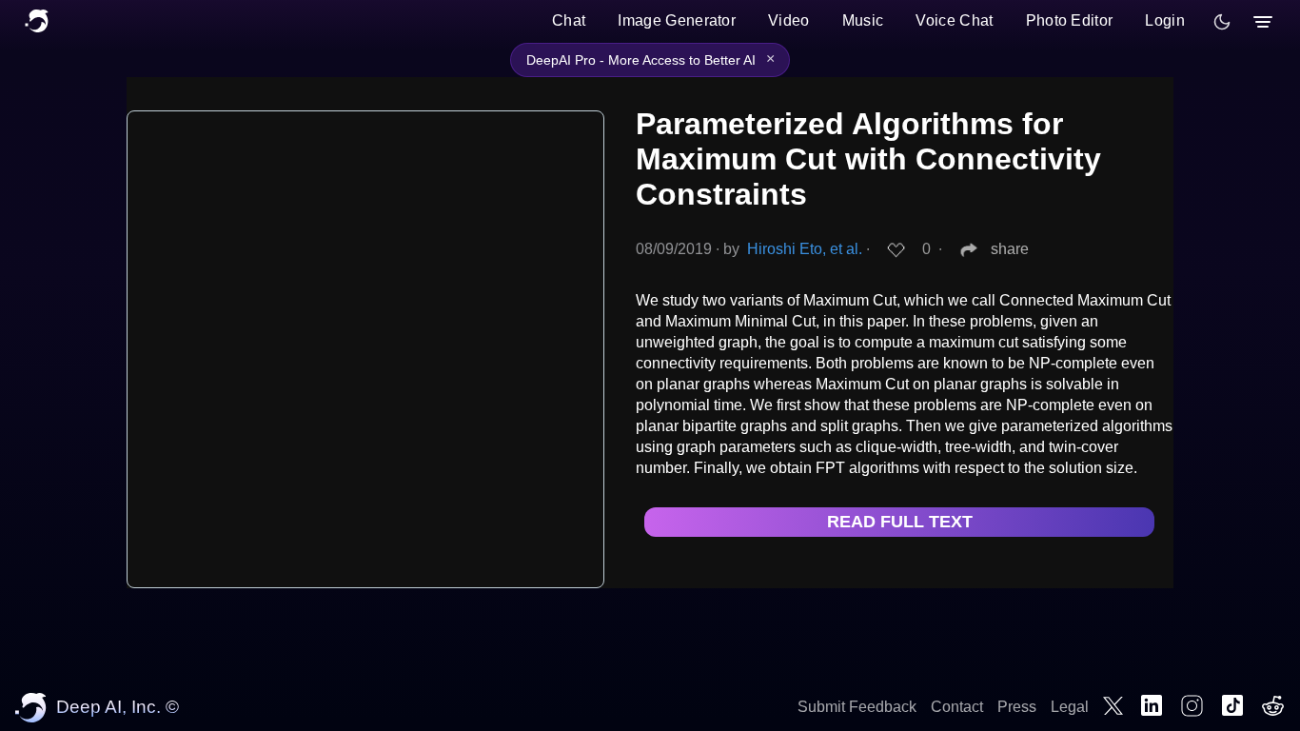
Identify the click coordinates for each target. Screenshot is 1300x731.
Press (1016, 707)
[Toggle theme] (1222, 22)
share (1010, 249)
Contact (957, 707)
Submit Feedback (857, 707)
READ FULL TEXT (900, 521)
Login (1165, 20)
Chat (568, 20)
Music (863, 20)
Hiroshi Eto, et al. (804, 249)
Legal (1070, 707)
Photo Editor (1069, 20)
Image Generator (677, 20)
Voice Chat (954, 20)
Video (789, 20)
